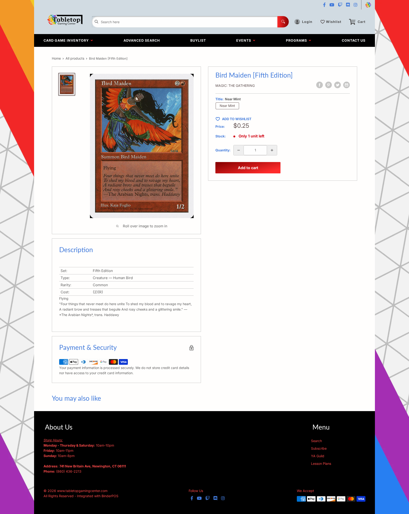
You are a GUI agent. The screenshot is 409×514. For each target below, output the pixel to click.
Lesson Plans (321, 463)
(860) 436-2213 (68, 471)
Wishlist (333, 22)
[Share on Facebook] (319, 85)
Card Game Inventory (67, 40)
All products (75, 58)
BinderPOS (110, 496)
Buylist (198, 40)
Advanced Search (142, 40)
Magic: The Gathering (235, 85)
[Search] (283, 21)
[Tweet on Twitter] (337, 85)
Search (316, 441)
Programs (297, 40)
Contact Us (353, 40)
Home (56, 58)
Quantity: (223, 150)
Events (244, 40)
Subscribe (319, 448)
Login (307, 22)
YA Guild (317, 456)
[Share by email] (346, 85)
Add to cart (248, 167)
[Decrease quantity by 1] (239, 150)
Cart (361, 22)
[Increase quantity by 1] (272, 150)
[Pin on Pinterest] (328, 85)
